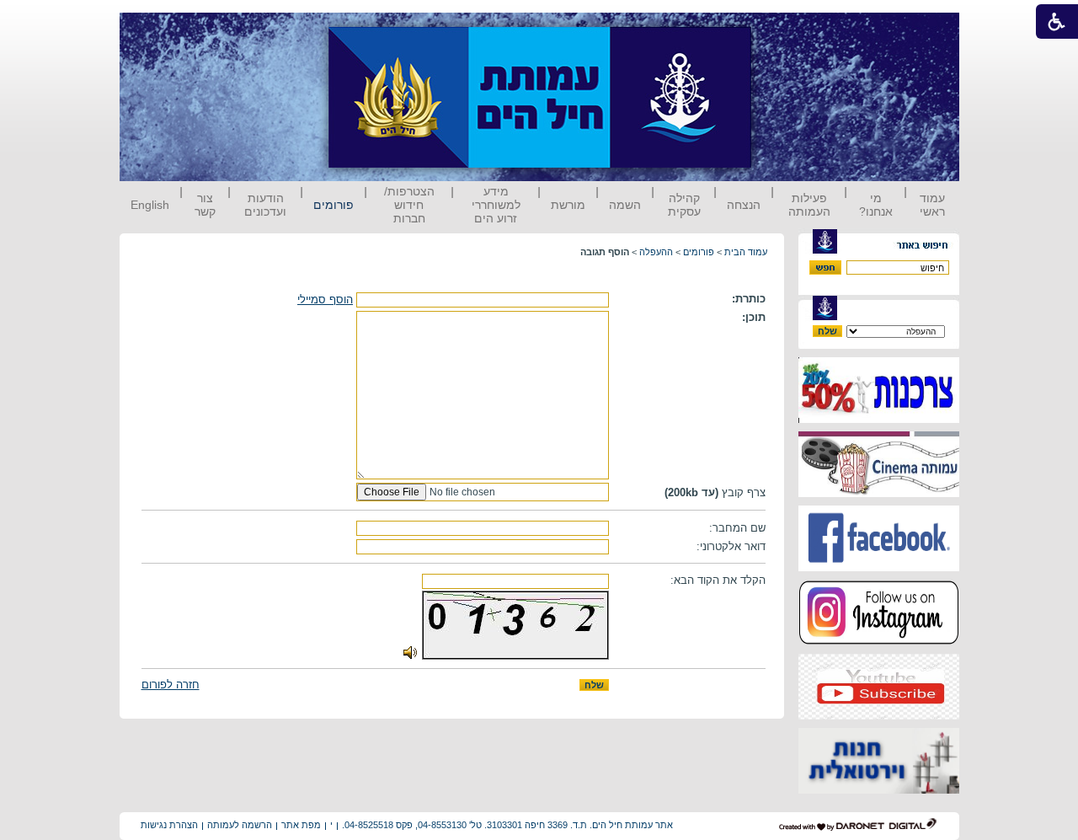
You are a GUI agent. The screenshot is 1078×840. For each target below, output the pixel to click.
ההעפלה (656, 252)
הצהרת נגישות (169, 825)
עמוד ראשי (932, 204)
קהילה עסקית (684, 204)
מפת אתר (301, 825)
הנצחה (743, 204)
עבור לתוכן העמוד (782, 29)
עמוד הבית (745, 252)
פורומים (333, 204)
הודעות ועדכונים (265, 204)
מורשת (568, 204)
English (150, 204)
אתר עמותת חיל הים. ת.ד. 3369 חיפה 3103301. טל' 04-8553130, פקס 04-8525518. (507, 825)
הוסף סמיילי (325, 299)
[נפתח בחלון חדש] (878, 419)
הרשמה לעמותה (239, 825)
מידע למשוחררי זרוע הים (496, 205)
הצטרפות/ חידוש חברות (409, 205)
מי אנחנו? (876, 204)
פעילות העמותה (809, 204)
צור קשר (205, 204)
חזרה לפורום (170, 684)
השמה (625, 204)
